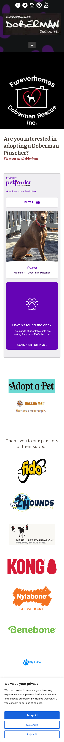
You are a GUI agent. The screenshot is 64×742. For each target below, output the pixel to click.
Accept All (32, 715)
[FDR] (32, 24)
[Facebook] (17, 5)
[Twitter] (25, 5)
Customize (32, 724)
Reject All (32, 734)
